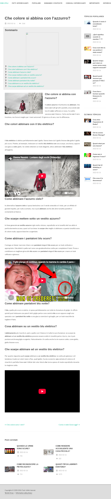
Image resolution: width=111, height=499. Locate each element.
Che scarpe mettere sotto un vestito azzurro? (25, 75)
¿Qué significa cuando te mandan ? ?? (98, 37)
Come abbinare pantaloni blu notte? (21, 81)
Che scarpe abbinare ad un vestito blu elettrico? (26, 86)
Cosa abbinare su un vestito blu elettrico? (23, 83)
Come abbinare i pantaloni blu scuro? (22, 78)
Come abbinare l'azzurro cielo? (19, 72)
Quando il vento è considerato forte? (99, 24)
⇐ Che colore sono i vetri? (14, 452)
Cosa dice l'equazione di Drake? (98, 149)
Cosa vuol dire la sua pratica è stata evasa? (99, 50)
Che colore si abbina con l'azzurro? (21, 66)
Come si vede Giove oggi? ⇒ (69, 452)
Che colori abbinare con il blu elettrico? (23, 69)
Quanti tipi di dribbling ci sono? (97, 194)
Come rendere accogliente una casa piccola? (64, 475)
